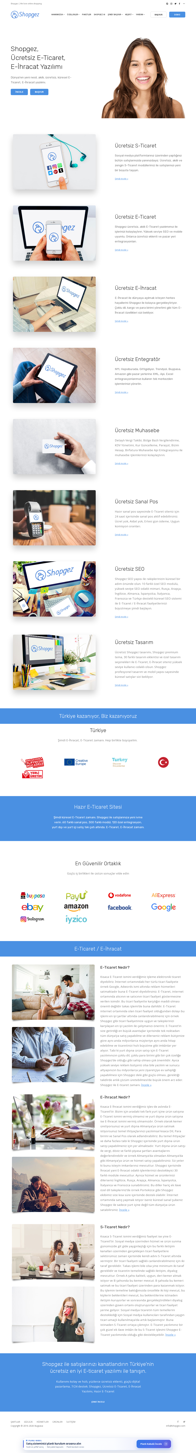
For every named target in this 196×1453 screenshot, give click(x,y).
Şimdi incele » (121, 178)
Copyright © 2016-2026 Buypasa (27, 1425)
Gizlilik (28, 1421)
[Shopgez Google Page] (167, 3)
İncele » (146, 1085)
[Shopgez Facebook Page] (179, 3)
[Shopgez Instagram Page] (171, 3)
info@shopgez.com (175, 1425)
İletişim (70, 1421)
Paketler (86, 14)
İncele (19, 91)
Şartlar (15, 1421)
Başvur (39, 91)
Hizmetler (43, 1421)
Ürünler (57, 1421)
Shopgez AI (99, 14)
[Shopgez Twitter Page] (175, 3)
